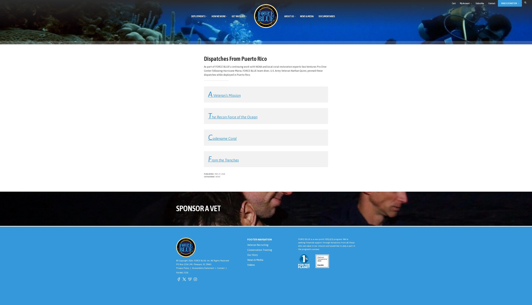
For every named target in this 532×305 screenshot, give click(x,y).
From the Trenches (223, 160)
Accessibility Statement (203, 268)
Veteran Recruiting (257, 244)
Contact (221, 268)
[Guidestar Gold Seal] (320, 266)
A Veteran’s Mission (224, 95)
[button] (525, 2)
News (218, 177)
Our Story (252, 254)
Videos (251, 264)
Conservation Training (259, 249)
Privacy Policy (182, 268)
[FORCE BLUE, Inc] (266, 16)
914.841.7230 (182, 272)
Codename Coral (222, 138)
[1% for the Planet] (304, 266)
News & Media (255, 259)
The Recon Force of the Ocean (232, 117)
